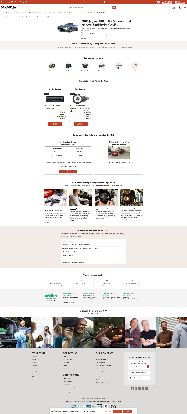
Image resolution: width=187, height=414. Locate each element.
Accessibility (97, 398)
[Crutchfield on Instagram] (135, 388)
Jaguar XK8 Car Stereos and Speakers (30, 16)
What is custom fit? (68, 255)
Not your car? (84, 38)
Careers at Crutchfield (68, 371)
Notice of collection (68, 390)
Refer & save (35, 365)
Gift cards (34, 377)
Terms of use (90, 398)
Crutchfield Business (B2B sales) (104, 365)
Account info (35, 359)
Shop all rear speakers (80, 124)
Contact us (65, 356)
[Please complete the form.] (148, 366)
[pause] (104, 2)
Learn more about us (93, 313)
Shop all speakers (68, 171)
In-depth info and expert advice (63, 47)
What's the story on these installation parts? (74, 262)
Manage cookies (67, 384)
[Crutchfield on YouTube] (146, 388)
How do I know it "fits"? (69, 241)
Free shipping (17, 2)
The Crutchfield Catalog (102, 382)
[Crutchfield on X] (142, 388)
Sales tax (83, 398)
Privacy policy (66, 378)
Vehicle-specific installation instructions (84, 47)
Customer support (67, 359)
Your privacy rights (67, 381)
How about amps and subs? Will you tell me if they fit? (76, 259)
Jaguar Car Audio (17, 16)
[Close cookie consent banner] (135, 409)
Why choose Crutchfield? (102, 359)
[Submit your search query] (114, 7)
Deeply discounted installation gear (107, 47)
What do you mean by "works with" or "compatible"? (76, 244)
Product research (100, 368)
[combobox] (92, 7)
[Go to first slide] (103, 2)
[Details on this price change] (65, 114)
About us (98, 356)
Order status (35, 356)
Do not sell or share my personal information (74, 387)
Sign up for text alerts (138, 372)
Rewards (34, 362)
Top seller (47, 93)
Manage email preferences (69, 393)
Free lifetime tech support (125, 47)
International (66, 362)
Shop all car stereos (55, 124)
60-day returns (93, 2)
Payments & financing (37, 368)
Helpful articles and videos (102, 379)
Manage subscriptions (38, 379)
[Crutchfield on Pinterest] (139, 388)
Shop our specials (36, 374)
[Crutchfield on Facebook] (132, 388)
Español (65, 365)
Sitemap (103, 398)
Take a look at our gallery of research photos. (119, 162)
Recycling (34, 371)
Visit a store (66, 368)
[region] (93, 332)
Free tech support (100, 371)
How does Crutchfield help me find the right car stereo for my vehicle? (80, 248)
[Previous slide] (84, 2)
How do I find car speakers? (70, 252)
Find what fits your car (6, 16)
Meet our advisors (100, 362)
